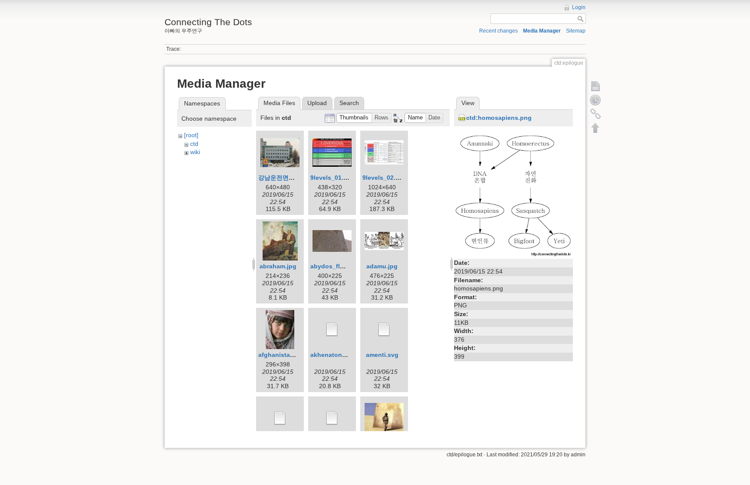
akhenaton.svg (332, 354)
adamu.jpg (382, 266)
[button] (354, 118)
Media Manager (542, 31)
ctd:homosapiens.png (499, 117)
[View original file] (513, 193)
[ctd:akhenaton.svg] (332, 329)
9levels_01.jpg (331, 177)
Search (349, 102)
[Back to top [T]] (595, 128)
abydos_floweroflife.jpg (345, 266)
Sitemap (576, 31)
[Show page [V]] (595, 86)
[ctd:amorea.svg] (332, 418)
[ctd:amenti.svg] (384, 329)
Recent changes (498, 31)
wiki (195, 151)
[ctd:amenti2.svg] (280, 418)
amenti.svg (382, 354)
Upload (317, 102)
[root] (191, 135)
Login (579, 7)
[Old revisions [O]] (595, 100)
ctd (194, 143)
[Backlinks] (595, 114)
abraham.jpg (278, 266)
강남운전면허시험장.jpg (291, 177)
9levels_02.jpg (383, 177)
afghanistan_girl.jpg (288, 354)
